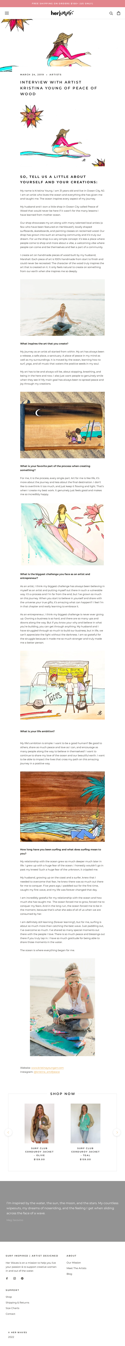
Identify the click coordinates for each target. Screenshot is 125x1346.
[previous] (8, 1132)
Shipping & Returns (17, 1302)
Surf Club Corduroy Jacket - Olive (39, 1152)
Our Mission (74, 1262)
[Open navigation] (7, 13)
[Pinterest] (22, 1278)
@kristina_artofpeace (47, 1071)
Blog (69, 1273)
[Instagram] (14, 1278)
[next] (116, 1132)
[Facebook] (7, 1278)
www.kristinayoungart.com (47, 1067)
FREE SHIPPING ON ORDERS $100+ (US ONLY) (62, 3)
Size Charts (12, 1308)
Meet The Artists (76, 1268)
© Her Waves (17, 1332)
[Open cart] (118, 13)
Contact (10, 1313)
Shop (9, 1296)
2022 (11, 1337)
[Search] (111, 13)
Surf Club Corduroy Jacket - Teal (85, 1152)
